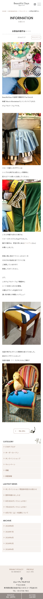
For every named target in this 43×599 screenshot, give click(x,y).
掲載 (7, 470)
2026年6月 (9, 538)
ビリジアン (27, 243)
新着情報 (8, 476)
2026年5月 (9, 543)
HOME (4, 11)
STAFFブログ (10, 447)
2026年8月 (9, 526)
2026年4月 (9, 549)
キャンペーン (23, 11)
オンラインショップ (12, 458)
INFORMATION (12, 11)
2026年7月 (9, 532)
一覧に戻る (21, 431)
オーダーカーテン (12, 453)
